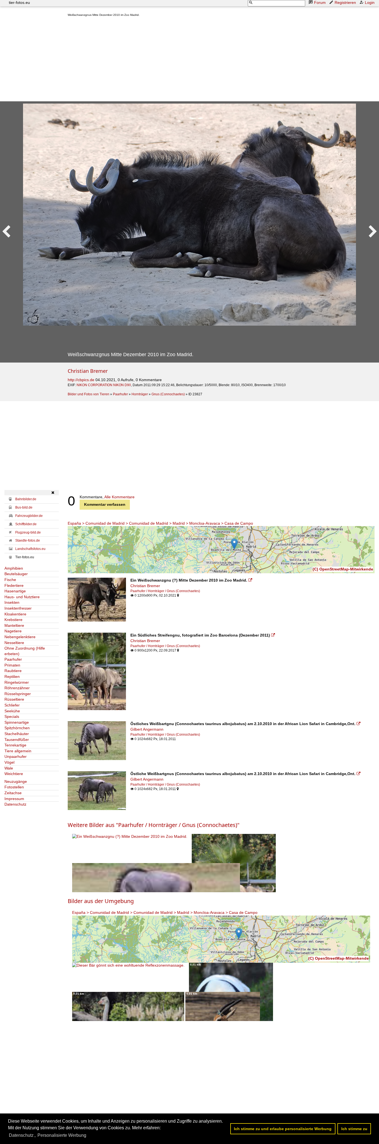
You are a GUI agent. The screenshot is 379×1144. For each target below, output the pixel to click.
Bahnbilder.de (25, 499)
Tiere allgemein (17, 751)
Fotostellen (14, 787)
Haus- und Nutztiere (22, 597)
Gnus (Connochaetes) (168, 394)
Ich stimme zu (354, 1129)
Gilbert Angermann (146, 729)
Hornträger (140, 394)
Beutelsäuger (16, 574)
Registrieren (345, 2)
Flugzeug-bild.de (28, 532)
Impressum (14, 798)
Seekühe (12, 711)
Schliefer (12, 705)
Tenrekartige (15, 745)
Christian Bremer (88, 371)
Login (370, 2)
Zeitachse (13, 793)
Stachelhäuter (16, 733)
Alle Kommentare (119, 497)
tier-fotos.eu (19, 2)
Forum (320, 2)
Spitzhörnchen (17, 728)
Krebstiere (13, 619)
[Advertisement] (221, 60)
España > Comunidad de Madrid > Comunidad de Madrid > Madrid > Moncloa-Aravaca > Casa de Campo (160, 523)
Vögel (9, 762)
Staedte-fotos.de (27, 540)
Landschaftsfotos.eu (30, 549)
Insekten (11, 602)
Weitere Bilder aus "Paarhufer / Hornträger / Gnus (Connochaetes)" (153, 825)
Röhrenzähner (17, 688)
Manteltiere (14, 625)
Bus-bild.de (23, 507)
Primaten (12, 665)
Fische (10, 579)
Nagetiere (13, 631)
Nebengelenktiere (20, 637)
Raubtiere (13, 670)
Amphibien (13, 568)
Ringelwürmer (16, 682)
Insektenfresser (18, 608)
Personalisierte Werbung (61, 1135)
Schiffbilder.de (26, 524)
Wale (8, 768)
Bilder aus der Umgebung (101, 901)
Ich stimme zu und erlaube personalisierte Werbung (283, 1129)
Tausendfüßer (16, 739)
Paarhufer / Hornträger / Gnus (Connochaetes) (165, 591)
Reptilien (12, 676)
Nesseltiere (14, 642)
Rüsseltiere (14, 699)
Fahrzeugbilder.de (29, 516)
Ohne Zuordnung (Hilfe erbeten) (24, 651)
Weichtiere (13, 773)
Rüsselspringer (17, 694)
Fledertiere (14, 585)
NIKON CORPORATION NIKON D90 (104, 385)
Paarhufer (120, 394)
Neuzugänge (15, 781)
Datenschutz (15, 804)
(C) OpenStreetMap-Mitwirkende (343, 569)
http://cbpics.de (81, 380)
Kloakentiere (15, 614)
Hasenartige (15, 591)
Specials (11, 716)
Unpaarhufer (15, 756)
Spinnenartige (16, 722)
